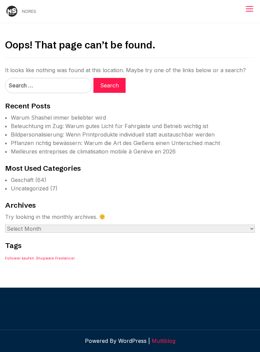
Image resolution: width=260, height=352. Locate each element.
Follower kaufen (19, 258)
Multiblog (163, 340)
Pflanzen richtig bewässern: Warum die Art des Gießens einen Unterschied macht (115, 143)
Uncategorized (29, 188)
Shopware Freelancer (55, 258)
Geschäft (22, 180)
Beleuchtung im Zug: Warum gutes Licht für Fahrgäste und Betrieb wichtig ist (109, 126)
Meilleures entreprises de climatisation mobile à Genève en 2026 (93, 151)
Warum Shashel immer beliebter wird (58, 117)
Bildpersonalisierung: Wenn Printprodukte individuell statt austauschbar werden (113, 134)
